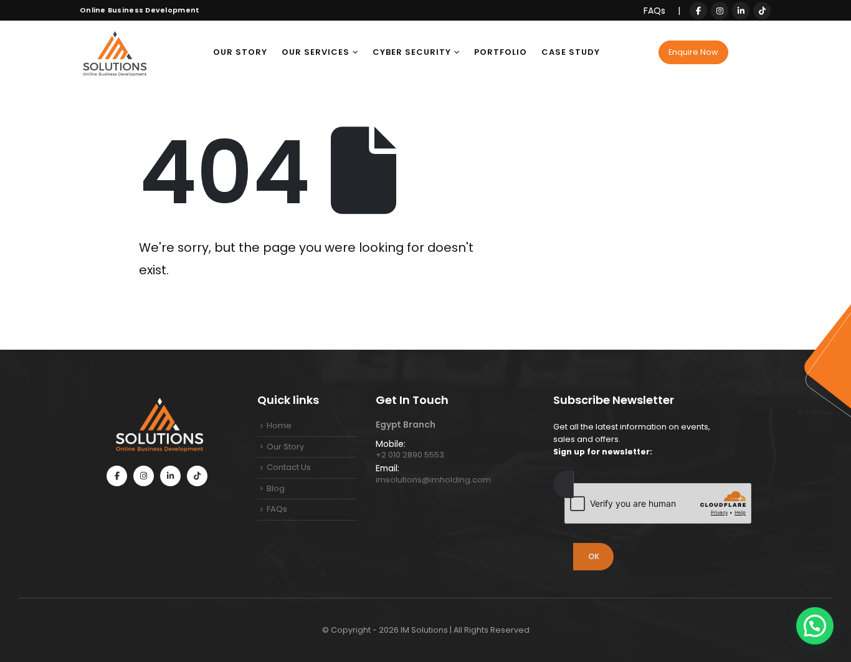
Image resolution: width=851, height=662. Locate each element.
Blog (276, 488)
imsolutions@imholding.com (433, 480)
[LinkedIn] (740, 10)
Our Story (240, 52)
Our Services (315, 52)
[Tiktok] (762, 10)
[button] (815, 626)
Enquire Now (693, 52)
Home (279, 425)
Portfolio (500, 52)
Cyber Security (412, 52)
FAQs (656, 10)
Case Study (570, 52)
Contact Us (289, 467)
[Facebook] (698, 10)
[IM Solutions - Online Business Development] (114, 52)
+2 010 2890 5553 (410, 455)
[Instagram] (719, 10)
